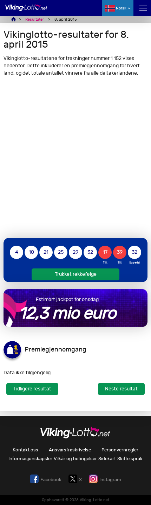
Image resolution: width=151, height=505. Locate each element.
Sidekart (107, 458)
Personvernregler (119, 449)
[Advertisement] (75, 157)
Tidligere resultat (32, 389)
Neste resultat (121, 389)
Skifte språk (130, 458)
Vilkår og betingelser (75, 458)
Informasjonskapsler (30, 458)
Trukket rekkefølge (76, 274)
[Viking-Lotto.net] (26, 11)
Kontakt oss (25, 449)
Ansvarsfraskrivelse (70, 449)
